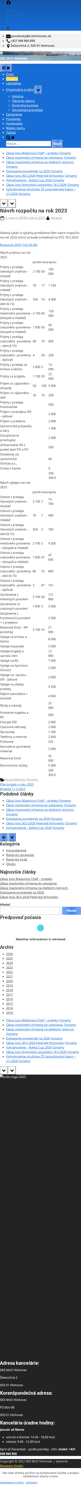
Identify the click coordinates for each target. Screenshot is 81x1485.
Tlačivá (11, 132)
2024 (9, 963)
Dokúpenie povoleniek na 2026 (28, 171)
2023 (9, 967)
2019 (9, 986)
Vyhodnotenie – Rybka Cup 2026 (29, 180)
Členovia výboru (23, 101)
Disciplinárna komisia (27, 110)
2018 (9, 990)
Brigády (11, 10)
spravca (56, 218)
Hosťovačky (14, 123)
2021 (9, 976)
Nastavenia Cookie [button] (12, 1482)
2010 (9, 1013)
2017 (9, 995)
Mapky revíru (15, 128)
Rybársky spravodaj (20, 855)
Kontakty (12, 24)
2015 (9, 1004)
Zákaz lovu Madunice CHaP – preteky (32, 153)
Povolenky (13, 119)
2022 (9, 972)
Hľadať (5, 904)
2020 (9, 981)
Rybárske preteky (18, 19)
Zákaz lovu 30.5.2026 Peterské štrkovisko (35, 176)
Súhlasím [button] (31, 1482)
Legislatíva (13, 83)
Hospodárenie (15, 779)
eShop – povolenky (23, 28)
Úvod (10, 74)
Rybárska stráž (16, 859)
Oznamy (12, 79)
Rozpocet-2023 (10, 245)
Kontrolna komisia (25, 105)
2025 (9, 958)
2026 (9, 954)
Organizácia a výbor (20, 90)
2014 (9, 1008)
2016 (9, 999)
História (17, 96)
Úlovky (11, 864)
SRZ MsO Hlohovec (14, 58)
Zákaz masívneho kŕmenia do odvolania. (34, 158)
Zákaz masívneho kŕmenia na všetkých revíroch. (40, 162)
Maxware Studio (11, 1466)
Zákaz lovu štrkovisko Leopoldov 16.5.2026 (36, 185)
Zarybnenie (14, 114)
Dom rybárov (15, 15)
